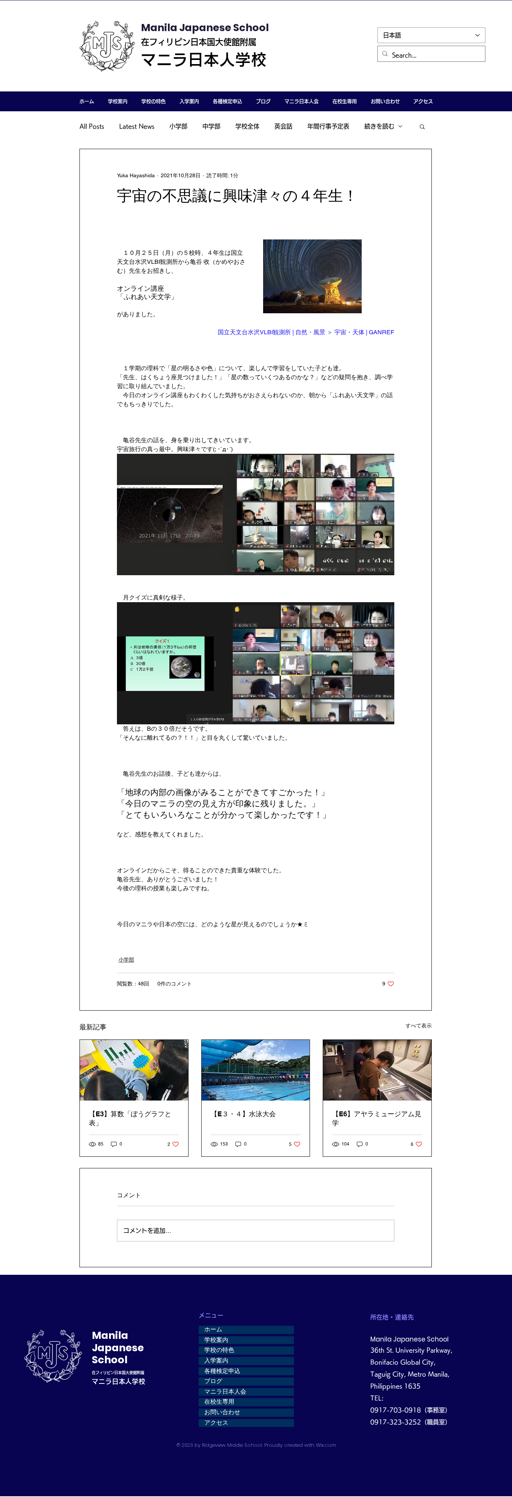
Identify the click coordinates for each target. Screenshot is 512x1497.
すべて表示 (419, 1026)
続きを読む (379, 126)
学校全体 (247, 126)
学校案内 (216, 1340)
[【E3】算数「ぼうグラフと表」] (134, 1070)
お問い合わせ (222, 1412)
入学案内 (216, 1360)
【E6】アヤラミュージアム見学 (376, 1118)
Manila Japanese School (205, 27)
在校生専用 (219, 1401)
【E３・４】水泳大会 (243, 1114)
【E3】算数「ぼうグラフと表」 (130, 1118)
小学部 (178, 126)
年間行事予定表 (328, 126)
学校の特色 (219, 1350)
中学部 (211, 126)
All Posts (91, 126)
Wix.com (326, 1445)
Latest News (136, 126)
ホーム (213, 1329)
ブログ (213, 1381)
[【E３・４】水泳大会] (256, 1070)
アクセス (216, 1422)
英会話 (283, 126)
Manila (110, 1335)
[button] (117, 101)
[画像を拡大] (312, 276)
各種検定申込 (222, 1371)
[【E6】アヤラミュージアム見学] (377, 1070)
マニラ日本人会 (225, 1391)
